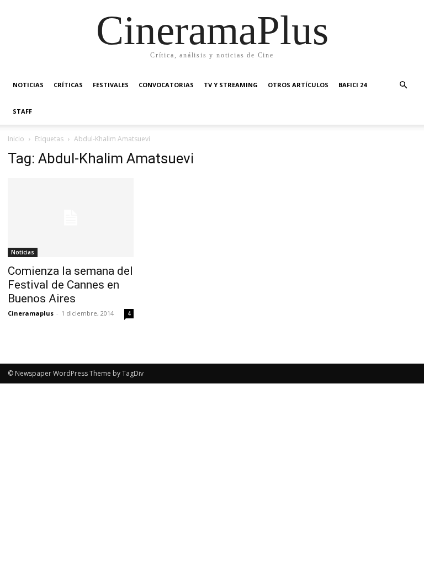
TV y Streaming (231, 85)
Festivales (111, 85)
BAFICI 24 (352, 85)
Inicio (16, 138)
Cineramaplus (31, 313)
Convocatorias (166, 85)
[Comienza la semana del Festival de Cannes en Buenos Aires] (71, 217)
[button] (403, 85)
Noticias (28, 85)
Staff (22, 111)
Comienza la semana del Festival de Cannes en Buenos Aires (70, 284)
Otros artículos (298, 85)
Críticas (68, 85)
